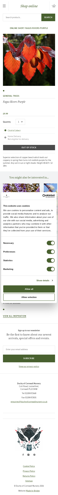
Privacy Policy (29, 471)
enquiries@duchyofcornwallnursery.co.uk (29, 402)
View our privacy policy (29, 366)
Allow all (29, 289)
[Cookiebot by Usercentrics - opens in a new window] (42, 196)
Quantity (7, 122)
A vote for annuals (11, 303)
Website (29, 491)
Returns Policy (29, 476)
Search (48, 17)
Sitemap (29, 481)
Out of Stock (29, 147)
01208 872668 (30, 393)
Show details (42, 280)
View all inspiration (14, 316)
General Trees (11, 96)
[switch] (51, 251)
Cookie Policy (29, 466)
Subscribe (28, 358)
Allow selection (29, 297)
